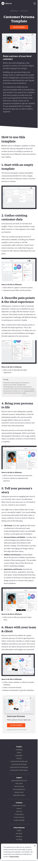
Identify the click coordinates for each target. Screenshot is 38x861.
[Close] (35, 846)
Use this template (19, 27)
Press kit (19, 811)
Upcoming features (19, 789)
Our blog (19, 839)
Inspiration (19, 755)
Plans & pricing (19, 786)
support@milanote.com (19, 780)
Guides (19, 752)
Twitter (19, 830)
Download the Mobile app (19, 761)
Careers (19, 808)
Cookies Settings (19, 820)
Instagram (19, 836)
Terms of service (19, 817)
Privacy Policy (14, 856)
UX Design (24, 11)
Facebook (19, 833)
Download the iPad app (19, 764)
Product (19, 758)
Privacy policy (19, 814)
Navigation (35, 3)
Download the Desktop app (19, 767)
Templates (14, 11)
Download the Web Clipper (19, 770)
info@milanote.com (19, 805)
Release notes (19, 792)
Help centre (19, 783)
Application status (19, 795)
